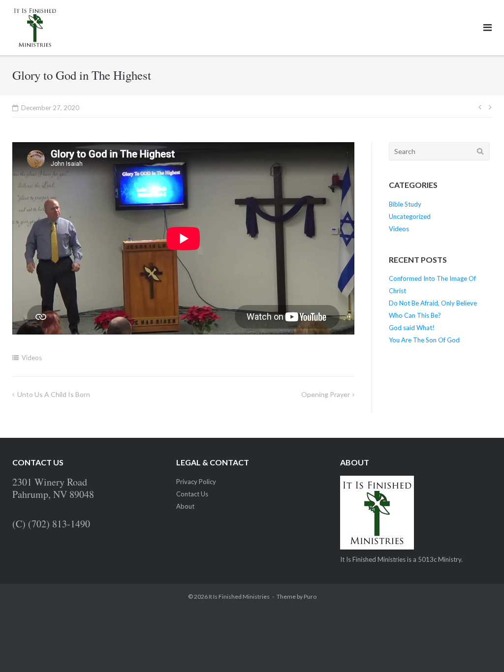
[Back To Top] (480, 648)
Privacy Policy (196, 482)
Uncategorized (410, 216)
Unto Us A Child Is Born (53, 394)
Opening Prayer (325, 394)
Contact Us (192, 494)
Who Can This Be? (415, 315)
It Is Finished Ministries (239, 596)
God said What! (412, 328)
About (185, 506)
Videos (32, 358)
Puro (310, 596)
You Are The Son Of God (424, 340)
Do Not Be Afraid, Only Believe (433, 303)
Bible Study (405, 204)
